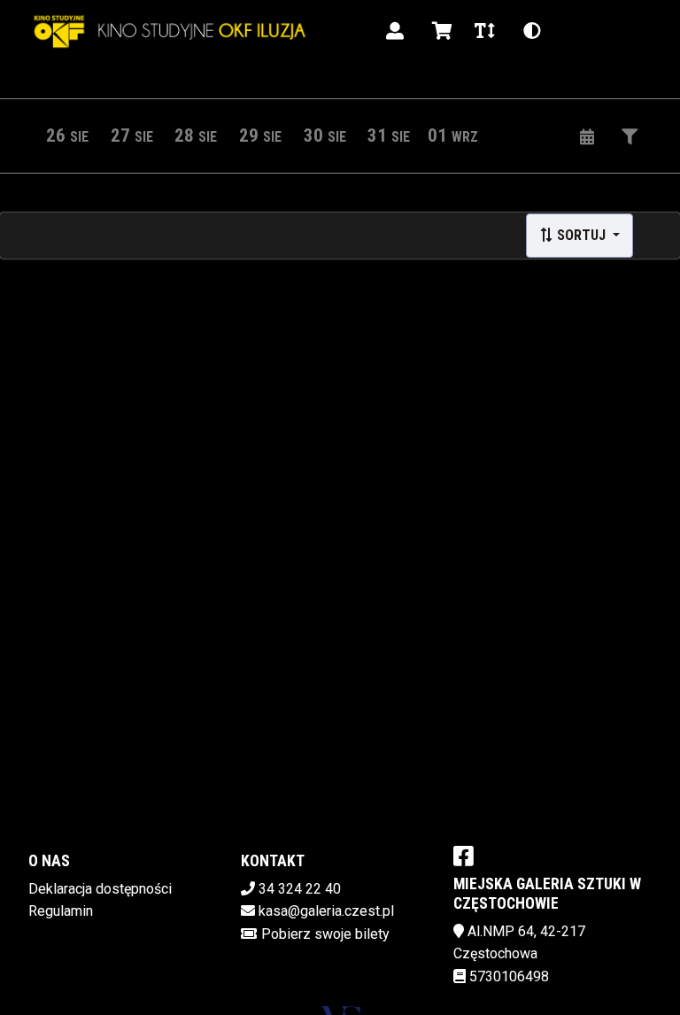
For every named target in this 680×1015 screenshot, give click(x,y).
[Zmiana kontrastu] (532, 31)
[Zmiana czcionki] (484, 31)
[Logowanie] (395, 31)
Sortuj (581, 235)
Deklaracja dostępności (100, 888)
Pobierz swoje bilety (325, 934)
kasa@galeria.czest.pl (326, 911)
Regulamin (60, 911)
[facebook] (463, 855)
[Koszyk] (439, 31)
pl (576, 30)
